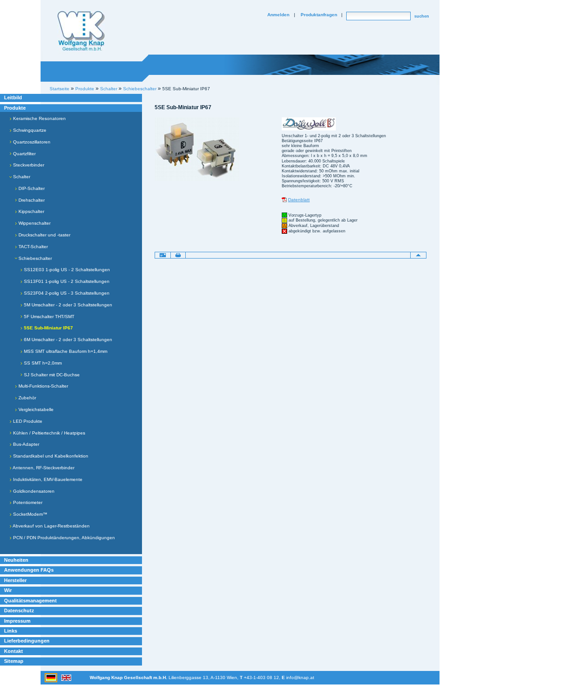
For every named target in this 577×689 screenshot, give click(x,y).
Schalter (21, 176)
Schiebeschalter (34, 258)
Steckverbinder (28, 164)
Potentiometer (27, 502)
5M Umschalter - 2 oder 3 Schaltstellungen (67, 304)
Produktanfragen (319, 14)
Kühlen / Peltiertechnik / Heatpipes (48, 432)
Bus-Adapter (25, 444)
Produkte (15, 108)
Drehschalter (31, 200)
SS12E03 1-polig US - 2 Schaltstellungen (66, 269)
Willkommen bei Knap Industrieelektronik (81, 31)
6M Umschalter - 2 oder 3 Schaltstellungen (67, 339)
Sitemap (13, 661)
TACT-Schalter (32, 246)
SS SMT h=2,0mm (42, 363)
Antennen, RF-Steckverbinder (43, 467)
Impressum (17, 621)
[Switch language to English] (66, 677)
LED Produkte (27, 421)
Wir (8, 590)
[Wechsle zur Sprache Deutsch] (52, 677)
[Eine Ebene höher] (418, 255)
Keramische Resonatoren (39, 118)
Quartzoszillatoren (31, 141)
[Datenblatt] (284, 199)
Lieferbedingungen (27, 640)
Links (10, 631)
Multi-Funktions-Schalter (42, 386)
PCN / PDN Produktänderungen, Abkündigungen (63, 537)
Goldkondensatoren (33, 491)
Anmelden (278, 14)
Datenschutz (19, 610)
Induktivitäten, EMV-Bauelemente (47, 479)
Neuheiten (16, 560)
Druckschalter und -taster (43, 234)
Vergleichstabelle (35, 409)
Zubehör (26, 397)
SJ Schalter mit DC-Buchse (51, 374)
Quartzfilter (24, 153)
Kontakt (13, 651)
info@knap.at (300, 677)
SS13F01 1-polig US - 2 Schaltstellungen (66, 281)
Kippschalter (30, 211)
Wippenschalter (33, 223)
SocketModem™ (29, 514)
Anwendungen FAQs (29, 570)
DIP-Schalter (31, 188)
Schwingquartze (29, 130)
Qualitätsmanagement (30, 600)
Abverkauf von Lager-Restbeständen (51, 525)
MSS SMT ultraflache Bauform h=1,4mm (65, 351)
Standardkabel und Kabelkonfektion (50, 455)
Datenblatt (299, 199)
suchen (421, 16)
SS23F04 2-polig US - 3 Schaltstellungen (66, 293)
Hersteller (15, 580)
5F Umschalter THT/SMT (48, 316)
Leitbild (13, 97)
